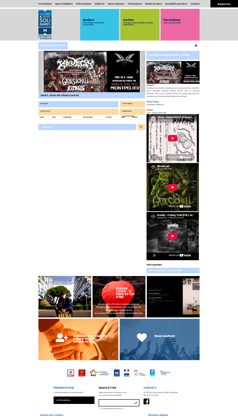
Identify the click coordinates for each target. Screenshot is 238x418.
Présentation (83, 4)
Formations (45, 4)
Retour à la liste (52, 46)
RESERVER (47, 127)
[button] (46, 71)
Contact (195, 4)
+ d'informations (63, 400)
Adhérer (100, 4)
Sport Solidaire (64, 4)
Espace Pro (224, 4)
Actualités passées (176, 4)
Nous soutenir (116, 4)
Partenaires (135, 4)
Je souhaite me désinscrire (112, 408)
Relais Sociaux (153, 4)
